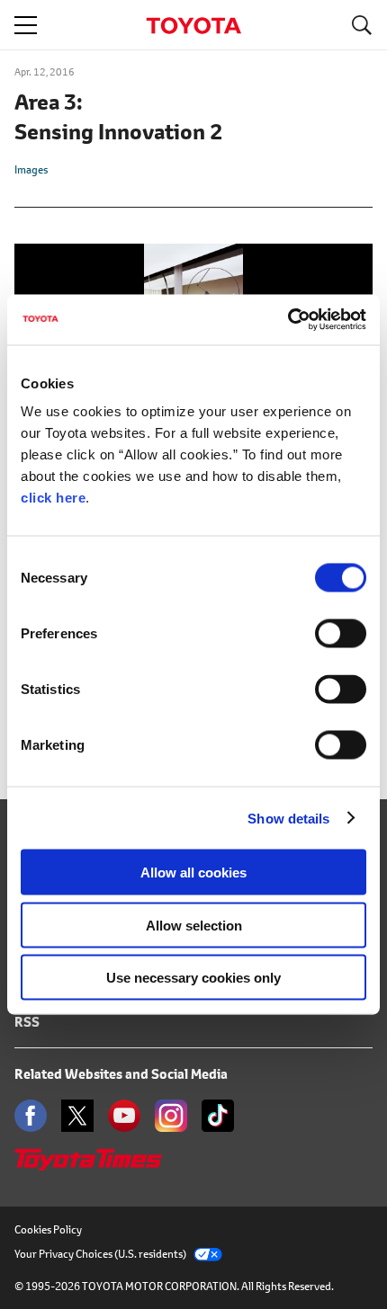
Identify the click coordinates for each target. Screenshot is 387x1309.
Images (31, 169)
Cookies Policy (48, 1229)
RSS (27, 1021)
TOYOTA (193, 25)
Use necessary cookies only (193, 977)
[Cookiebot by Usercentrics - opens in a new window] (287, 320)
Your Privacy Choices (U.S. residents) (100, 1253)
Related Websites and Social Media (121, 1073)
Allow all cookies (193, 872)
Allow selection (194, 924)
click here (53, 497)
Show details (288, 817)
